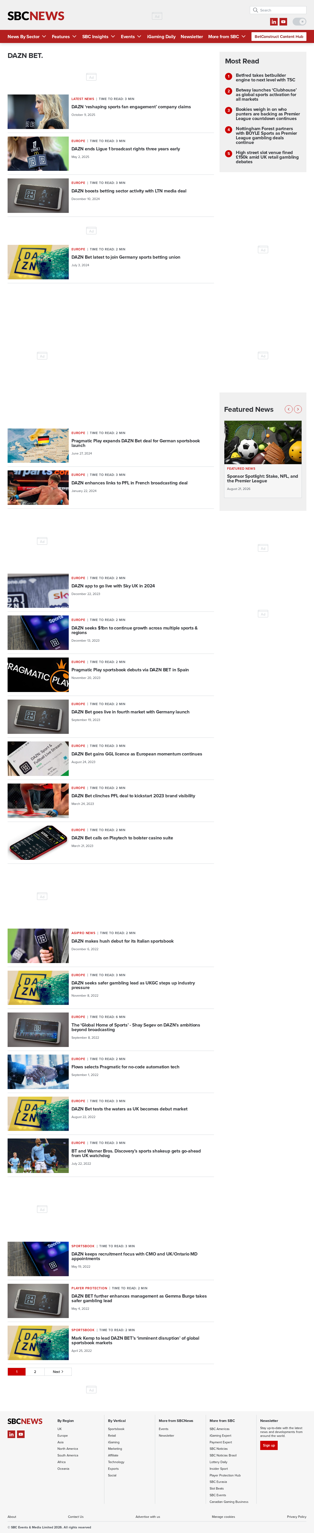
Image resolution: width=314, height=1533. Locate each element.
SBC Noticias (219, 1448)
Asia (60, 1442)
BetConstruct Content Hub (279, 36)
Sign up (269, 1445)
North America (67, 1448)
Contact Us (76, 1516)
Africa (61, 1462)
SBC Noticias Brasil (223, 1455)
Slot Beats (217, 1488)
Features (61, 36)
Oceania (63, 1468)
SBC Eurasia (218, 1481)
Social (112, 1475)
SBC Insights (95, 36)
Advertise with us (148, 1516)
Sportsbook (116, 1429)
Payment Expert (221, 1442)
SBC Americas (220, 1429)
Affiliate (113, 1455)
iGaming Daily (161, 36)
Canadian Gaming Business (229, 1501)
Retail (112, 1435)
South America (67, 1455)
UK (59, 1429)
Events (128, 36)
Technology (116, 1462)
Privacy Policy (296, 1516)
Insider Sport (219, 1468)
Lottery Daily (218, 1462)
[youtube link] (283, 22)
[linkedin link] (274, 22)
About (12, 1516)
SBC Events (218, 1495)
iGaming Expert (220, 1435)
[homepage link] (36, 15)
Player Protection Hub (225, 1475)
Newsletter (192, 36)
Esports (113, 1468)
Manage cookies (223, 1516)
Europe (62, 1435)
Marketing (115, 1448)
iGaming (114, 1442)
